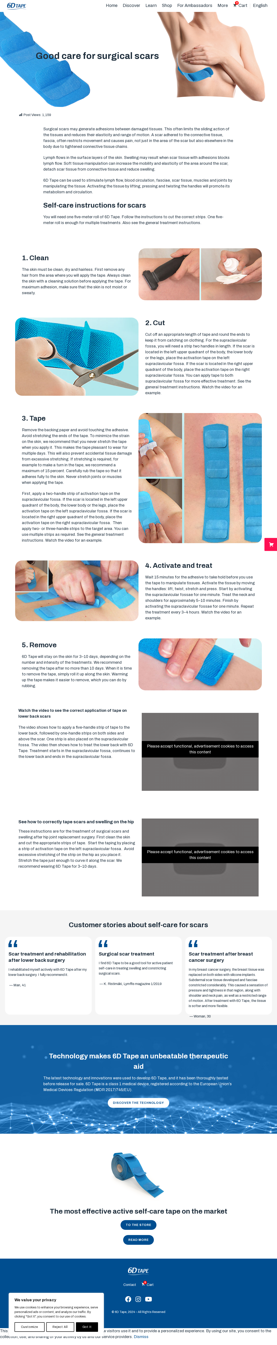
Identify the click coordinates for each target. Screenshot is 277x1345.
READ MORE (138, 1240)
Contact (129, 1285)
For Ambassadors (194, 5)
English (260, 5)
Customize (29, 1327)
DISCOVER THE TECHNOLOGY (138, 1102)
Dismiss (141, 1337)
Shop (167, 5)
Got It (87, 1327)
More (222, 5)
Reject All (60, 1327)
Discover (131, 5)
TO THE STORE (138, 1225)
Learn (151, 5)
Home (112, 5)
